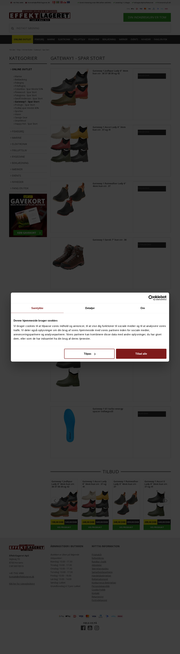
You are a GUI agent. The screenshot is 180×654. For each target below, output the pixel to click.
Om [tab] (142, 307)
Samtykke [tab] (37, 307)
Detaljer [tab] (90, 307)
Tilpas (87, 353)
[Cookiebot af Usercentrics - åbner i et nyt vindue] (151, 297)
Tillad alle (141, 353)
